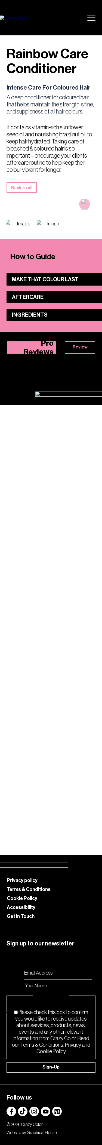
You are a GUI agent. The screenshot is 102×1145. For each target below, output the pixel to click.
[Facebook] (11, 1111)
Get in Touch (21, 916)
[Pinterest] (57, 1111)
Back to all (21, 188)
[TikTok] (22, 1111)
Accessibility (21, 907)
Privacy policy (22, 880)
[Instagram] (34, 1111)
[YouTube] (45, 1111)
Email (17, 973)
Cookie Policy (22, 898)
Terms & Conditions (29, 889)
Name (17, 985)
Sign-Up (51, 1067)
